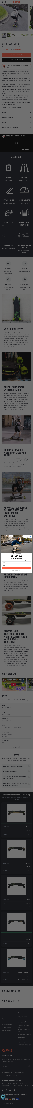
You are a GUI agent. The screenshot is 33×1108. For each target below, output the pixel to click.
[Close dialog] (31, 536)
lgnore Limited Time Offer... (16, 570)
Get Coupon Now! (16, 568)
